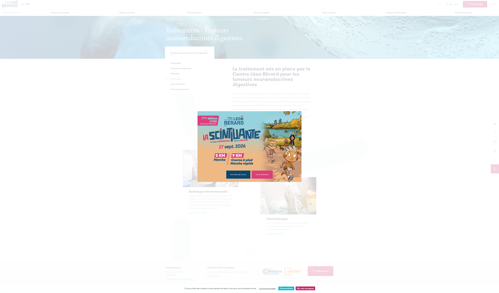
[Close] (298, 114)
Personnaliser (286, 288)
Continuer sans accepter (267, 288)
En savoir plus (238, 175)
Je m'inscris (262, 175)
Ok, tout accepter (305, 288)
